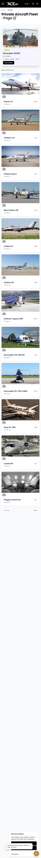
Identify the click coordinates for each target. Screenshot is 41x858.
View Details (9, 62)
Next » (36, 510)
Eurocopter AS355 (11, 53)
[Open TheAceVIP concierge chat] (36, 853)
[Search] (37, 4)
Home (3, 10)
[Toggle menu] (3, 4)
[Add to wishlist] (4, 97)
